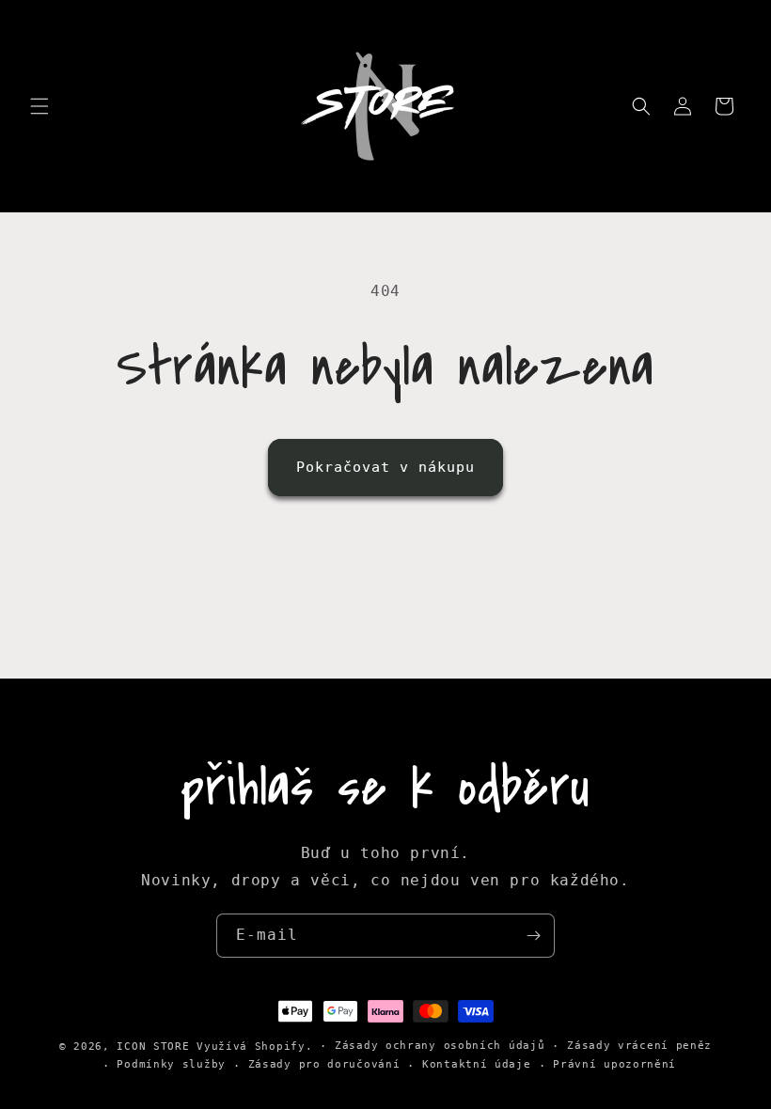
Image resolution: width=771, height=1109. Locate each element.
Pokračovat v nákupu (385, 467)
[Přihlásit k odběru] (533, 936)
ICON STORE (153, 1046)
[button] (39, 106)
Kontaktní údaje (476, 1064)
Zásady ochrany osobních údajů (439, 1045)
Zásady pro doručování (324, 1064)
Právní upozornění (614, 1064)
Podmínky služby (171, 1064)
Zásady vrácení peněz (639, 1045)
